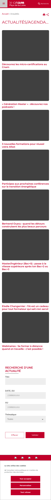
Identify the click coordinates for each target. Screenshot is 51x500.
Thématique (10, 415)
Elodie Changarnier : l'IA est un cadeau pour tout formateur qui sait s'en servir (25, 307)
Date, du (10, 391)
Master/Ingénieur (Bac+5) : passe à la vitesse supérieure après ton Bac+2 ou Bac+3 (25, 266)
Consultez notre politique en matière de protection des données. (21, 471)
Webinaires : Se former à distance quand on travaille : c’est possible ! (22, 347)
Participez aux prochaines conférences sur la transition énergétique (25, 185)
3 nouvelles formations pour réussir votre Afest (23, 145)
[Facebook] (29, 460)
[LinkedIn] (16, 460)
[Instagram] (23, 460)
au (6, 403)
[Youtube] (36, 460)
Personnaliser (25, 485)
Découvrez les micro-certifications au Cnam (24, 66)
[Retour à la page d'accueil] (16, 4)
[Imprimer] (44, 15)
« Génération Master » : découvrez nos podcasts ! (25, 105)
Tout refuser (25, 492)
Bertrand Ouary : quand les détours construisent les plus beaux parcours (24, 225)
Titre (7, 377)
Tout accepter (25, 479)
